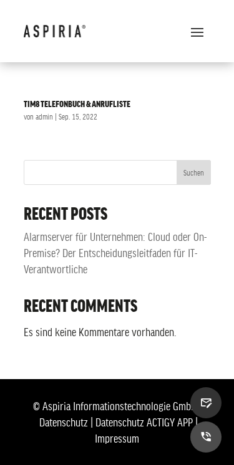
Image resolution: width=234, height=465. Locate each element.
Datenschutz (63, 422)
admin (44, 116)
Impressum (117, 438)
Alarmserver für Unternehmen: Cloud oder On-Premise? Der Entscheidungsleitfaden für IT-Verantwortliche (115, 252)
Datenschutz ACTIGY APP (144, 422)
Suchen (193, 172)
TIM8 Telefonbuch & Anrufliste (77, 103)
